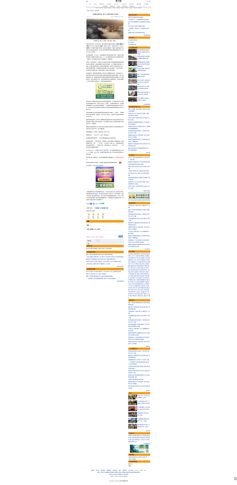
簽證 (147, 287)
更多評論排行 (120, 266)
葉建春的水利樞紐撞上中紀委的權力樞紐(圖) (139, 162)
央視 (129, 287)
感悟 (131, 295)
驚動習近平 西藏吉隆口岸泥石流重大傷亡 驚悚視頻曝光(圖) (100, 259)
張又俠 (138, 258)
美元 (136, 274)
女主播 (147, 285)
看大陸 (97, 8)
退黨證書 (131, 472)
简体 (147, 1)
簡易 (138, 435)
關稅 (129, 265)
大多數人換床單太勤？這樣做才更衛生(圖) (138, 171)
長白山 (142, 283)
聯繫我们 (124, 470)
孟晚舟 (147, 264)
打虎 (139, 269)
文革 (147, 295)
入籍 (131, 289)
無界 (139, 472)
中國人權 (145, 457)
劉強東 (140, 278)
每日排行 (116, 4)
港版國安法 (133, 262)
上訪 (135, 282)
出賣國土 (143, 258)
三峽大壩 (147, 258)
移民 (134, 287)
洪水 (135, 260)
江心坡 (130, 285)
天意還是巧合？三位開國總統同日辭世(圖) (138, 19)
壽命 (145, 295)
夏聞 (133, 437)
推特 (141, 470)
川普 (141, 254)
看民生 (114, 8)
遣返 (145, 287)
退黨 (140, 262)
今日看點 (109, 4)
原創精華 (124, 6)
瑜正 (139, 439)
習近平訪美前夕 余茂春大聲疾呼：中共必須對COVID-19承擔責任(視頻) (103, 261)
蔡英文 (134, 278)
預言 (136, 295)
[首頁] (118, 2)
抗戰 (132, 291)
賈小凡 (141, 435)
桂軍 (129, 291)
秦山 (131, 439)
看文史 (131, 8)
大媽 (143, 278)
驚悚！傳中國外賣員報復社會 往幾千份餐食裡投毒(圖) (99, 254)
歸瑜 (147, 435)
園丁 (144, 437)
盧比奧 (148, 254)
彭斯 (135, 265)
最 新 (95, 4)
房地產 (135, 275)
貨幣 (138, 274)
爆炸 (96, 141)
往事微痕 (143, 260)
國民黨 (142, 256)
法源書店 (112, 472)
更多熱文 (148, 346)
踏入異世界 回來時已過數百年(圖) (136, 26)
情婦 (132, 269)
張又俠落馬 (131, 42)
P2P (136, 279)
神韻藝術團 (107, 472)
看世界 (127, 8)
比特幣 (145, 274)
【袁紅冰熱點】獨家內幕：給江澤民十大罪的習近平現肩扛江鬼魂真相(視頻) (105, 256)
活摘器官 (147, 282)
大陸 (134, 279)
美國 (138, 265)
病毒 (129, 256)
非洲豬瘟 (130, 279)
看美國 (105, 8)
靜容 (133, 439)
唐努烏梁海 (138, 283)
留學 (140, 287)
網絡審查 (142, 282)
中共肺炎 (130, 254)
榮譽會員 (95, 193)
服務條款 (109, 470)
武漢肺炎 (137, 254)
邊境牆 (132, 265)
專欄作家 (112, 6)
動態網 (136, 472)
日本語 (125, 476)
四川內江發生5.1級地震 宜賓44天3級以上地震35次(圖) (143, 82)
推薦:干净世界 (100, 472)
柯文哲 (146, 262)
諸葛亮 (139, 293)
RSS (145, 470)
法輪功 (138, 282)
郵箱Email (130, 463)
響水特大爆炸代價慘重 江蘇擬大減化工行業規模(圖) (99, 248)
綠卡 (133, 289)
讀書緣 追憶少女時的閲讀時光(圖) (136, 32)
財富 (143, 275)
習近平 (135, 258)
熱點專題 (105, 6)
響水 (115, 55)
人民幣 (141, 274)
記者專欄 (146, 4)
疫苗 (143, 262)
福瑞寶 (127, 472)
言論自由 (143, 285)
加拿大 (144, 272)
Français (116, 476)
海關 (142, 287)
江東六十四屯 (131, 283)
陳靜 (138, 437)
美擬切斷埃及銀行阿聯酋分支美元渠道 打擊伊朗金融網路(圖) (143, 64)
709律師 (132, 282)
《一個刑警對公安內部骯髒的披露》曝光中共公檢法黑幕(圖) (101, 278)
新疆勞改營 (138, 285)
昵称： (89, 225)
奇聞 (139, 295)
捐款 (120, 470)
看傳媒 (123, 472)
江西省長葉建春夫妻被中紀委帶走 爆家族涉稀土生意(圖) (143, 52)
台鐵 (145, 256)
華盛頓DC (120, 474)
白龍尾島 (147, 283)
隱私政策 (115, 470)
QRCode (98, 203)
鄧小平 (146, 291)
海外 (139, 289)
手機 (133, 295)
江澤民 (131, 268)
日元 (129, 275)
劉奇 (131, 293)
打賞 (116, 16)
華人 (132, 287)
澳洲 (145, 289)
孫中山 (135, 291)
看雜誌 (116, 472)
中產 (146, 275)
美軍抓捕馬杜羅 (132, 44)
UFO (132, 264)
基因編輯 (142, 279)
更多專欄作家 (147, 443)
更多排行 (148, 390)
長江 (133, 260)
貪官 (129, 269)
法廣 (132, 272)
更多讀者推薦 (120, 281)
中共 (134, 264)
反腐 (137, 269)
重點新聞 (101, 4)
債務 (131, 274)
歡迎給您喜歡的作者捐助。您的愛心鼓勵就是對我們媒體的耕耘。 (102, 162)
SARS (133, 285)
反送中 (147, 268)
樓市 (138, 275)
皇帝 (136, 293)
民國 (148, 289)
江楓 (142, 439)
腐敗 (134, 269)
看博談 (118, 8)
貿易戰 (131, 258)
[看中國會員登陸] (105, 185)
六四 (138, 262)
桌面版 (92, 470)
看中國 (90, 157)
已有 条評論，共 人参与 (93, 229)
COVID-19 (133, 256)
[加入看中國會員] (105, 181)
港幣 (132, 275)
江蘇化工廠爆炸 (132, 459)
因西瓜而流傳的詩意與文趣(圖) (135, 17)
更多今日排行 (147, 190)
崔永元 (135, 268)
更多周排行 (147, 249)
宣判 (95, 132)
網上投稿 (130, 470)
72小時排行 (124, 4)
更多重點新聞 (147, 104)
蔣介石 (139, 291)
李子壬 (145, 439)
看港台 (110, 8)
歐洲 (125, 474)
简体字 (112, 476)
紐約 (117, 474)
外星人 (141, 295)
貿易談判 (141, 265)
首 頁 (90, 4)
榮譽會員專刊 (133, 15)
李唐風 (141, 437)
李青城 (136, 439)
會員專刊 (132, 6)
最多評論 (131, 4)
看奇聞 (139, 8)
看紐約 (122, 8)
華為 (137, 264)
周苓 (136, 437)
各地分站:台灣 (112, 474)
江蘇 (117, 44)
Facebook (136, 470)
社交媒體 (135, 272)
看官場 (101, 8)
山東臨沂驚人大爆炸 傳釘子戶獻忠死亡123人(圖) (98, 263)
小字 (122, 16)
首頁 (88, 10)
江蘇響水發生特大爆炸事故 (102, 150)
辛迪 (135, 441)
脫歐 (147, 272)
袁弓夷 (138, 260)
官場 (142, 269)
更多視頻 (148, 430)
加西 (127, 474)
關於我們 (103, 470)
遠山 (131, 437)
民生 (136, 289)
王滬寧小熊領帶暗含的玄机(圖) (135, 379)
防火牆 (146, 279)
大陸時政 (130, 457)
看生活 (135, 8)
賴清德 (144, 254)
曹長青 (132, 441)
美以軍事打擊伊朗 (132, 40)
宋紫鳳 (130, 435)
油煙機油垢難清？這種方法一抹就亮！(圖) (138, 359)
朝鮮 (141, 272)
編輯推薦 (139, 4)
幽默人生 (146, 293)
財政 (140, 275)
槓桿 (133, 274)
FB (138, 272)
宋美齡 (142, 291)
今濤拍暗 (134, 435)
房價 (146, 278)
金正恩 (140, 264)
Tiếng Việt (121, 476)
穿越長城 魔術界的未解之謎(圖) (136, 164)
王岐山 (143, 264)
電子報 (97, 470)
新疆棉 (130, 260)
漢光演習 (138, 256)
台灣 (131, 278)
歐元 (148, 274)
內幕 (142, 268)
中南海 (138, 268)
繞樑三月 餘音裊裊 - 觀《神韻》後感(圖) (96, 274)
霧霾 (139, 279)
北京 (137, 278)
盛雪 (147, 437)
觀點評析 (135, 457)
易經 (142, 293)
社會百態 (97, 10)
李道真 (144, 435)
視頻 (118, 6)
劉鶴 (146, 265)
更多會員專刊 (147, 35)
